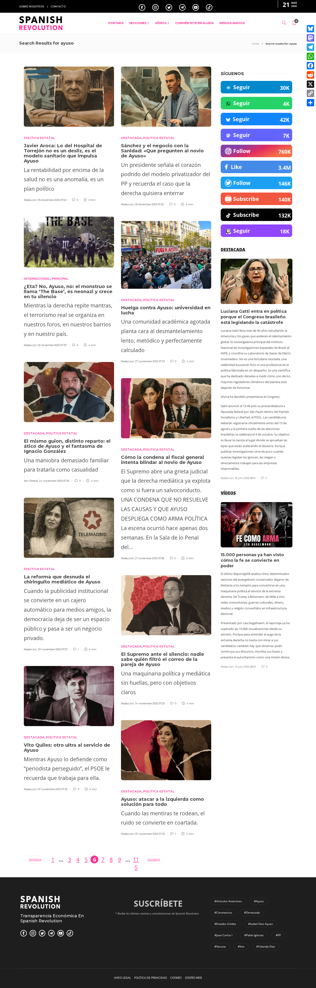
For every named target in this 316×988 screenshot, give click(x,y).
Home (255, 43)
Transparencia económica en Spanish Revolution (52, 918)
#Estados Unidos (225, 924)
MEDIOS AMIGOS (232, 23)
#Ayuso (259, 901)
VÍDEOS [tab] (228, 493)
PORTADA (116, 23)
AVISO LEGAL (122, 978)
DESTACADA (131, 138)
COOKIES (176, 978)
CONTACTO (58, 6)
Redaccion (30, 200)
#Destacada (252, 912)
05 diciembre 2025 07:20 (149, 204)
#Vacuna (220, 946)
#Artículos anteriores (228, 901)
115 (136, 859)
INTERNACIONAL (37, 278)
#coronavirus (223, 912)
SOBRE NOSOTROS (31, 6)
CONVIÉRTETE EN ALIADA (194, 23)
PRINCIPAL (60, 278)
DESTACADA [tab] (233, 249)
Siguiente (154, 859)
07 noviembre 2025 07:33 (150, 833)
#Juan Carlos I (223, 935)
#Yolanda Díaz (265, 946)
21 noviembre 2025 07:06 (149, 558)
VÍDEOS (161, 23)
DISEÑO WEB (193, 978)
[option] (256, 369)
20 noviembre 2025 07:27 (53, 649)
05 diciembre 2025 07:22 (52, 200)
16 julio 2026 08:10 (245, 478)
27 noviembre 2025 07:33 (150, 361)
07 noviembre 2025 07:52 (53, 789)
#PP (278, 935)
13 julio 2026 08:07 (245, 666)
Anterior (35, 859)
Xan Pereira (31, 480)
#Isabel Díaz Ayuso (260, 924)
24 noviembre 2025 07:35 (54, 480)
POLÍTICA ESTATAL (39, 138)
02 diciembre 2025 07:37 (52, 345)
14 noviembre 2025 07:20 (150, 703)
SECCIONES (137, 23)
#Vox (241, 946)
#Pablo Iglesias (254, 935)
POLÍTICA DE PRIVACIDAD (150, 978)
